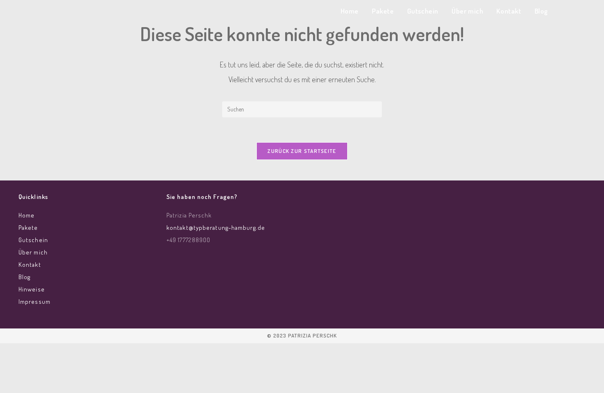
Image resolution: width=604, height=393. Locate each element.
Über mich (33, 252)
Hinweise (31, 289)
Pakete (28, 227)
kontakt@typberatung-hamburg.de (215, 227)
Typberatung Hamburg (110, 13)
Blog (24, 277)
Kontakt (29, 264)
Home (26, 215)
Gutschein (33, 240)
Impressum (34, 301)
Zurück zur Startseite (301, 151)
